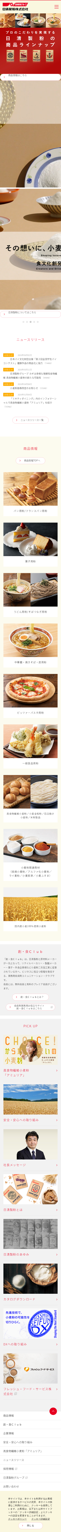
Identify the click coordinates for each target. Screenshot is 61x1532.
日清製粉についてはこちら (22, 312)
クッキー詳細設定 (40, 1519)
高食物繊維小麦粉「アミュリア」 (23, 1451)
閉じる (30, 1525)
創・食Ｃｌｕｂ (12, 1424)
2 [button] (26, 322)
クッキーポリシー (17, 1519)
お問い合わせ (11, 1486)
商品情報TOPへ (32, 460)
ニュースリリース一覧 (32, 420)
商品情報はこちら (17, 75)
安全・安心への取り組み (17, 1442)
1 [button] (23, 322)
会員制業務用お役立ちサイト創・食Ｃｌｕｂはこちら (29, 1007)
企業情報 (8, 1433)
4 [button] (34, 322)
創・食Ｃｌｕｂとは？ (32, 996)
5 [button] (37, 322)
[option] (30, 165)
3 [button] (30, 322)
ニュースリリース (13, 1460)
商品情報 (8, 1415)
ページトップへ (53, 1411)
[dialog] (30, 1511)
